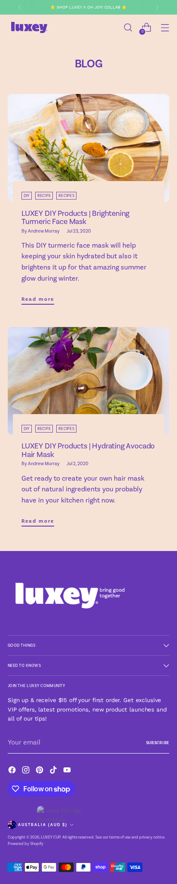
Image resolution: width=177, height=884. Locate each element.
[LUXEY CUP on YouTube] (68, 771)
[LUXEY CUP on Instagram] (26, 771)
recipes (66, 195)
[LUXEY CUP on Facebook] (13, 771)
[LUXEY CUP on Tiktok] (54, 771)
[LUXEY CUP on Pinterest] (40, 771)
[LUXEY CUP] (29, 27)
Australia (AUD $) (42, 824)
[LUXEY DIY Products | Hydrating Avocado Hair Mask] (88, 381)
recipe (44, 195)
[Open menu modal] (165, 27)
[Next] (157, 7)
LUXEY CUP (51, 837)
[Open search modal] (128, 27)
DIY (27, 195)
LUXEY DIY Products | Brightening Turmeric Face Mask (75, 218)
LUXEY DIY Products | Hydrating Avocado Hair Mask (88, 450)
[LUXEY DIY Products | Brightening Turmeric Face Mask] (88, 148)
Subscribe (157, 742)
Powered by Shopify (25, 843)
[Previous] (19, 7)
